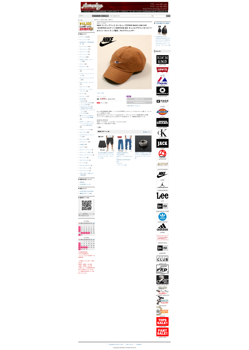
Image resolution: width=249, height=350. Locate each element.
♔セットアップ (84, 86)
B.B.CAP (83, 101)
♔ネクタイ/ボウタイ (85, 165)
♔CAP (81, 99)
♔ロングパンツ (84, 49)
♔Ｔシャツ (82, 57)
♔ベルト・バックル (85, 129)
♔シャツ (82, 64)
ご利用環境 (138, 344)
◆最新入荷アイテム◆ (85, 193)
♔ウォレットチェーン (85, 149)
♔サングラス (83, 132)
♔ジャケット (83, 96)
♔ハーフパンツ (84, 46)
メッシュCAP (84, 104)
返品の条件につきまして (134, 105)
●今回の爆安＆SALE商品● (86, 191)
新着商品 (82, 182)
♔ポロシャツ (83, 66)
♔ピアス (82, 147)
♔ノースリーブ (84, 54)
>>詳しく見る (100, 93)
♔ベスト (82, 93)
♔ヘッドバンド (84, 39)
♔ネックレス (83, 139)
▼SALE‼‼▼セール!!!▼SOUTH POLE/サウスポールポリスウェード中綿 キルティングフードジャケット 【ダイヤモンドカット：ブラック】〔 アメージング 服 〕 (163, 42)
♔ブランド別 (83, 37)
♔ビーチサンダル (84, 160)
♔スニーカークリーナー (86, 155)
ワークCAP (84, 113)
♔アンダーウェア (84, 170)
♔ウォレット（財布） (85, 152)
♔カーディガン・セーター (87, 82)
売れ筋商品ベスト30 (85, 184)
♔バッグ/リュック (84, 168)
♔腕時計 (82, 144)
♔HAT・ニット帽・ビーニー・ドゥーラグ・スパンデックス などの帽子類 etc (87, 123)
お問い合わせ (129, 344)
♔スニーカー (83, 157)
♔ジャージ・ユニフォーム (87, 69)
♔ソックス (82, 163)
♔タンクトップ (84, 51)
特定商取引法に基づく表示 (116, 344)
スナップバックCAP (86, 103)
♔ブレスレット (84, 142)
